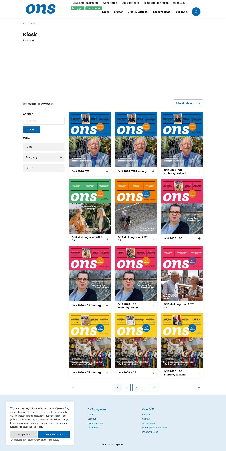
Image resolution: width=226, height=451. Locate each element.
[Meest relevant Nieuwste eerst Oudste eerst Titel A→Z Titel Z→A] (188, 103)
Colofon (146, 414)
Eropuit (118, 11)
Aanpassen (23, 434)
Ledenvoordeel (162, 11)
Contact (146, 418)
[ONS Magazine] (41, 8)
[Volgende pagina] (199, 387)
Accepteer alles (54, 434)
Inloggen (77, 8)
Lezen (105, 11)
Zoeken (31, 129)
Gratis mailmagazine (85, 2)
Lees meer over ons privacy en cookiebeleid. (35, 439)
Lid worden (94, 8)
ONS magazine (97, 409)
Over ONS (179, 2)
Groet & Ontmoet (138, 11)
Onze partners (130, 2)
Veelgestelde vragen (156, 2)
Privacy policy (150, 431)
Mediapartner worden (154, 427)
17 (154, 387)
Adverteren (110, 2)
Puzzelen (181, 11)
